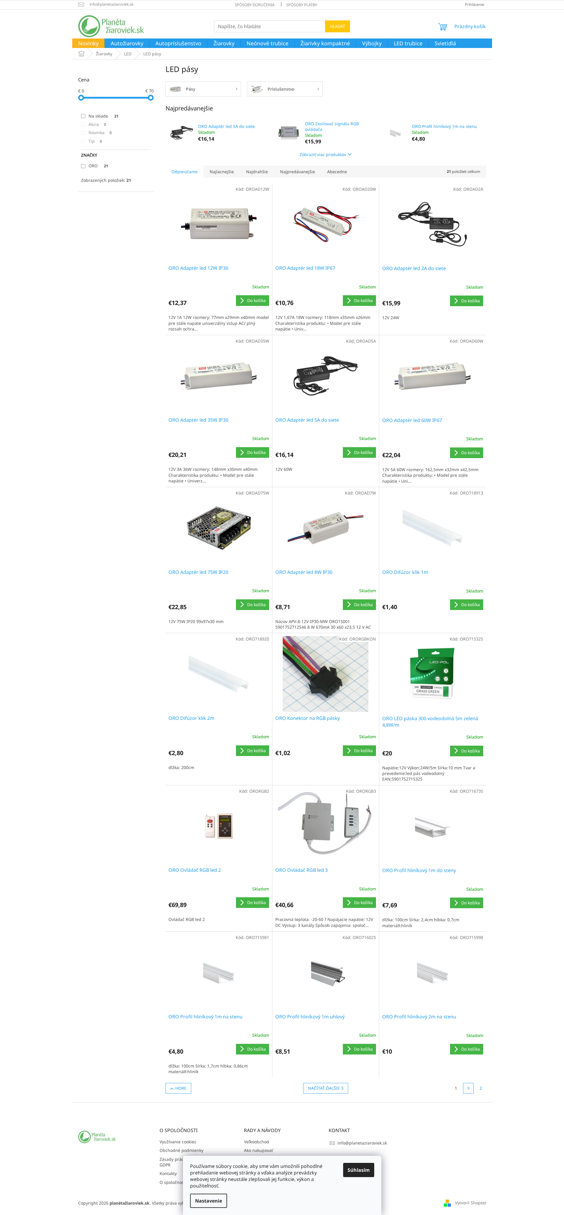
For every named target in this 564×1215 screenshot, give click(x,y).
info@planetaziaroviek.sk (362, 1143)
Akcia (97, 124)
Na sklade (103, 116)
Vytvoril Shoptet (470, 1202)
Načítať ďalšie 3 (325, 1088)
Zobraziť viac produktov (323, 154)
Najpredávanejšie (297, 171)
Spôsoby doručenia (254, 4)
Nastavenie (208, 1201)
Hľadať (337, 26)
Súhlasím (359, 1170)
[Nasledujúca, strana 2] (468, 1088)
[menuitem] (88, 43)
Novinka (100, 132)
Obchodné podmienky (181, 1150)
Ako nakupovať (258, 1150)
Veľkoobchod (256, 1142)
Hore (181, 1088)
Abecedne (337, 171)
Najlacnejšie (222, 171)
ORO (98, 165)
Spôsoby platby (301, 4)
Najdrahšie (257, 171)
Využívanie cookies (178, 1142)
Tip (95, 141)
